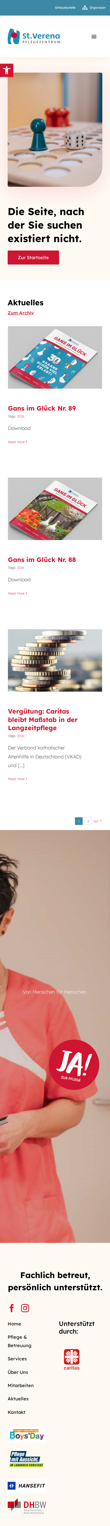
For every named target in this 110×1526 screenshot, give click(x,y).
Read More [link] (16, 442)
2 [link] (88, 821)
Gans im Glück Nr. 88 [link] (55, 504)
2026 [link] (21, 416)
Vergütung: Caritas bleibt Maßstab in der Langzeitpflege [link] (55, 648)
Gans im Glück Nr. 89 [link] (55, 353)
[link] (6, 70)
